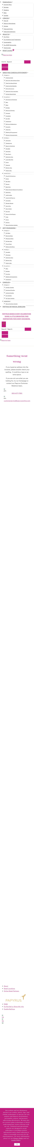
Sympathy (8, 126)
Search (4, 62)
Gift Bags (8, 233)
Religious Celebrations (11, 124)
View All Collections (10, 176)
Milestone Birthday (10, 110)
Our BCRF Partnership (10, 45)
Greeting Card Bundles (11, 85)
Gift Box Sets (9, 241)
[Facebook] (17, 1020)
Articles (6, 26)
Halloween (8, 140)
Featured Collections (9, 31)
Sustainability (7, 42)
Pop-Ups (8, 211)
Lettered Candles (10, 292)
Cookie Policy (15, 1140)
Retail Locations (9, 988)
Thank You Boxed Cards (11, 83)
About (6, 986)
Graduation (8, 121)
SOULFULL (8, 192)
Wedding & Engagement (11, 132)
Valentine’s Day (9, 156)
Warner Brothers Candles (12, 225)
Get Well (8, 118)
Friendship (8, 116)
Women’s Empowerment (11, 135)
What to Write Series (9, 23)
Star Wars (8, 181)
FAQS (6, 1004)
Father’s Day (9, 170)
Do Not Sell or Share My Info (14, 1006)
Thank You (8, 129)
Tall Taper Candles (10, 298)
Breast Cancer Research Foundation (14, 189)
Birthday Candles (10, 287)
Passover (8, 165)
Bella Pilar (8, 186)
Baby (5, 12)
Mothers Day (9, 260)
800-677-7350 (17, 393)
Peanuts (7, 184)
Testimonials (7, 48)
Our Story (6, 37)
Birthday (6, 7)
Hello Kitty (8, 206)
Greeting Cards (9, 77)
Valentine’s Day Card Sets (12, 91)
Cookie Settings (9, 1009)
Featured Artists (8, 29)
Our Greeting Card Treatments (12, 39)
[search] (27, 62)
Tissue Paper (9, 244)
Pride (7, 217)
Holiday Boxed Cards (11, 94)
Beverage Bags (9, 235)
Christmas (8, 151)
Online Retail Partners (11, 991)
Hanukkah (8, 148)
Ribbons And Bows (10, 246)
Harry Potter (9, 208)
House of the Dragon (11, 214)
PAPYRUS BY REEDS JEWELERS (14, 307)
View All (6, 20)
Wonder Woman (9, 203)
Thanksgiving (9, 143)
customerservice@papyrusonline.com (17, 401)
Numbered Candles (10, 290)
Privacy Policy (18, 1138)
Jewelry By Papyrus (10, 197)
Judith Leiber (9, 195)
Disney (7, 178)
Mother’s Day (9, 167)
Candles (6, 15)
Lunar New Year (9, 159)
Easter (7, 162)
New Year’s (8, 154)
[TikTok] (17, 1080)
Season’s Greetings (10, 146)
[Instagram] (17, 1016)
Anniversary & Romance (11, 99)
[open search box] (5, 69)
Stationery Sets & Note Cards (13, 80)
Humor (7, 219)
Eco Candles (9, 295)
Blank (7, 105)
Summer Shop (8, 4)
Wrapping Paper (9, 238)
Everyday (8, 274)
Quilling (7, 222)
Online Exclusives (10, 88)
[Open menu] (4, 324)
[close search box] (5, 65)
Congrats (8, 113)
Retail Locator (7, 50)
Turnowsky (8, 200)
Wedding (6, 10)
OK (17, 1144)
